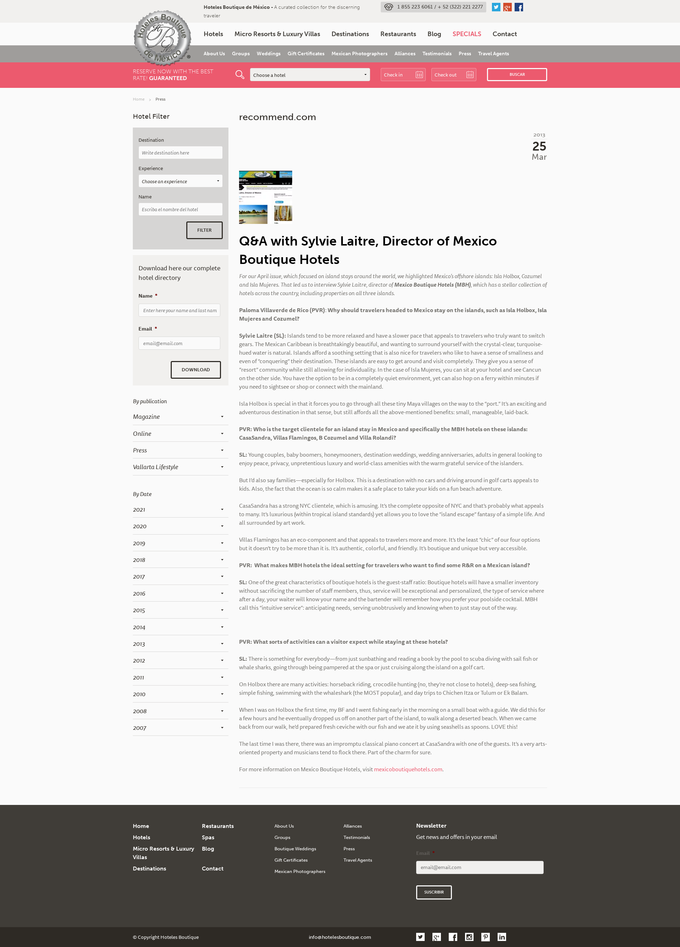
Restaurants (398, 34)
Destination (151, 140)
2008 (140, 711)
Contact (505, 34)
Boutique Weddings (295, 848)
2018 (139, 559)
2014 (139, 627)
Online (142, 433)
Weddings (268, 54)
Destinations (350, 34)
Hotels (213, 34)
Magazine (146, 416)
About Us (214, 54)
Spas (208, 837)
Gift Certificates (306, 54)
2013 (139, 643)
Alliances (405, 54)
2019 (139, 543)
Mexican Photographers (359, 54)
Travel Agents (493, 54)
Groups (241, 54)
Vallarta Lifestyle (155, 467)
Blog (434, 34)
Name (145, 197)
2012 (139, 660)
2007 (139, 727)
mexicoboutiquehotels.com (408, 769)
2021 (139, 509)
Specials (467, 34)
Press (465, 54)
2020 (139, 526)
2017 (138, 576)
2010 (139, 694)
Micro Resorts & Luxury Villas (277, 34)
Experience (150, 168)
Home (138, 99)
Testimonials (437, 54)
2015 (139, 610)
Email (147, 329)
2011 (138, 677)
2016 (139, 593)
